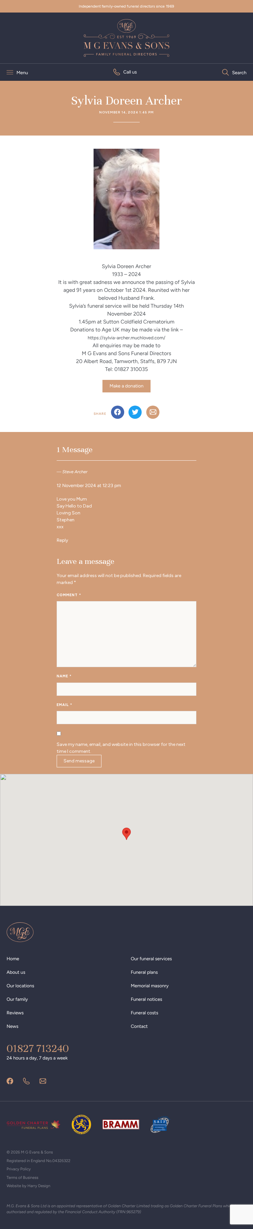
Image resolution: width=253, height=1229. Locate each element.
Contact (139, 1026)
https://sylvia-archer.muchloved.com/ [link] (126, 338)
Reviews (15, 1013)
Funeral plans (144, 972)
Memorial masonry (150, 986)
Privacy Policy (19, 1169)
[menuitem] (125, 72)
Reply (62, 540)
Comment (69, 595)
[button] (126, 834)
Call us (130, 72)
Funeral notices (146, 999)
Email (64, 705)
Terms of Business (22, 1177)
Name (64, 676)
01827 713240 (38, 1048)
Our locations (20, 986)
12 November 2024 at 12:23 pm (89, 485)
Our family (17, 999)
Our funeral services (151, 959)
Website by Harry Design (28, 1185)
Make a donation (126, 386)
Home (13, 959)
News (12, 1026)
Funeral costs (144, 1013)
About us (16, 972)
